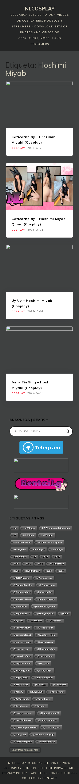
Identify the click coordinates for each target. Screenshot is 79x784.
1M (14, 528)
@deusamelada (45, 628)
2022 (40, 564)
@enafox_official (46, 635)
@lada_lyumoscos (23, 713)
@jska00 (18, 692)
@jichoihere (59, 685)
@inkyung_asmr (21, 670)
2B (14, 535)
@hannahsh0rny (22, 656)
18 (34, 556)
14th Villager (20, 556)
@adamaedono (47, 585)
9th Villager (57, 549)
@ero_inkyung (45, 642)
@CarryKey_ (55, 620)
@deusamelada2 (22, 635)
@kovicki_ (40, 706)
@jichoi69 (40, 685)
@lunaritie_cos (51, 727)
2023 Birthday (32, 571)
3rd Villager (47, 535)
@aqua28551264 (22, 599)
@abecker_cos (44, 578)
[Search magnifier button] (68, 431)
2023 (16, 571)
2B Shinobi (28, 535)
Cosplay (18, 148)
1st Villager (29, 528)
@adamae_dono (21, 592)
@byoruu (18, 620)
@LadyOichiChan (22, 720)
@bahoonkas (20, 606)
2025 (61, 571)
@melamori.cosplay (43, 734)
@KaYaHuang (56, 692)
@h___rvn (43, 663)
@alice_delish (44, 592)
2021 (28, 564)
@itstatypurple (44, 670)
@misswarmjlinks (22, 741)
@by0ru (65, 613)
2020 (16, 564)
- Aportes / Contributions (51, 773)
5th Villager (38, 549)
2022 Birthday (57, 564)
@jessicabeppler (44, 677)
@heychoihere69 (22, 663)
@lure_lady (19, 734)
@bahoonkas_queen (44, 606)
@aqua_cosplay (46, 599)
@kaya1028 (36, 692)
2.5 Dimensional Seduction (56, 528)
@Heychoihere (45, 656)
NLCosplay (40, 8)
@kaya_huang (43, 699)
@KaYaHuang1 (21, 699)
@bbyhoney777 (21, 613)
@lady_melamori (47, 720)
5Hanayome (19, 549)
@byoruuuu (36, 620)
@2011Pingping (21, 578)
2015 (45, 556)
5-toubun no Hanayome (50, 542)
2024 (49, 571)
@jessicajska (20, 685)
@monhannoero (47, 741)
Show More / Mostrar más (25, 750)
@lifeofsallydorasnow (24, 727)
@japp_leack (20, 677)
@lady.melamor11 (49, 713)
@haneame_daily (46, 649)
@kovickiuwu (20, 706)
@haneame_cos (21, 649)
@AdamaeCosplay (22, 585)
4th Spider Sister (22, 542)
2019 (57, 556)
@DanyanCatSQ (21, 628)
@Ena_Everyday (22, 642)
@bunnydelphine (45, 613)
